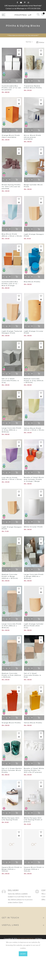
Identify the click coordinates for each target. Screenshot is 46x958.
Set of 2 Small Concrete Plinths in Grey (10, 380)
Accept (23, 954)
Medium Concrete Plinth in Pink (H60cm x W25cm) (11, 675)
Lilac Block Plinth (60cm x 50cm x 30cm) (12, 478)
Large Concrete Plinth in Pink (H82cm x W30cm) (11, 625)
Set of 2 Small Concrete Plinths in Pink (32, 675)
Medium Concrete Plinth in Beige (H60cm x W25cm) (10, 576)
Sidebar (41, 42)
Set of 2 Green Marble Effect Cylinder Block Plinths (12, 770)
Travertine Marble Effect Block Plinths (33, 87)
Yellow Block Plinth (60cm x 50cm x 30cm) (34, 429)
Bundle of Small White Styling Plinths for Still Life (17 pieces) (34, 770)
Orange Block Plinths (11, 723)
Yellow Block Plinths (33, 723)
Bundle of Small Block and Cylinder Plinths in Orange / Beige (34, 479)
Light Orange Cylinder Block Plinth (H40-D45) (34, 625)
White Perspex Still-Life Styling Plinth (11, 819)
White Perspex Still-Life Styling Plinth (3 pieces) (33, 819)
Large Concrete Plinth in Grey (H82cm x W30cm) (11, 430)
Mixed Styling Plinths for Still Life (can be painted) (11, 186)
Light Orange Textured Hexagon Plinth (12, 332)
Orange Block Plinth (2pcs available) (11, 136)
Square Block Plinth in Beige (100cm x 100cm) (12, 869)
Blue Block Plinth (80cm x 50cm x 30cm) (12, 235)
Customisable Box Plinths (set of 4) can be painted (11, 87)
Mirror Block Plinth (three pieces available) (32, 137)
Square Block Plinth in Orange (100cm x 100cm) (34, 869)
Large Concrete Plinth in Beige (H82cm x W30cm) (34, 576)
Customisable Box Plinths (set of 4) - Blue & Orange (10, 283)
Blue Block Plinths (32, 282)
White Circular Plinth (33, 527)
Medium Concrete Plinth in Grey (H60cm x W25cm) (34, 380)
